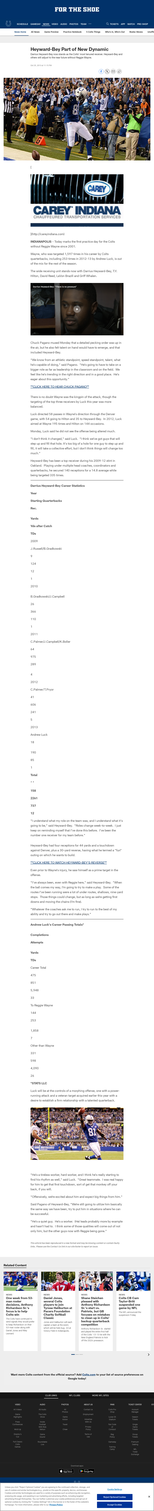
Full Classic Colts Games (17, 1444)
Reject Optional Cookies (114, 1497)
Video (17, 1404)
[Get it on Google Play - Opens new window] (87, 1472)
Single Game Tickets (135, 1426)
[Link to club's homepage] (8, 23)
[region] (77, 1497)
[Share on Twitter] (107, 73)
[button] (77, 309)
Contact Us (88, 1409)
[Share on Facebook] (101, 73)
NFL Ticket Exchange (135, 1451)
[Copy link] (119, 71)
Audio (42, 1404)
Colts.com (88, 1374)
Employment (88, 1414)
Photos (65, 1404)
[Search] (107, 24)
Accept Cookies (114, 1504)
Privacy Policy (56, 1504)
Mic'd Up (17, 1429)
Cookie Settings (114, 1489)
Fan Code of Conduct (112, 1426)
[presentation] (149, 1355)
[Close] (149, 1496)
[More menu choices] (90, 24)
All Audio (42, 1409)
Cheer (65, 1429)
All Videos (18, 1409)
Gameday (112, 1442)
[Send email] (113, 73)
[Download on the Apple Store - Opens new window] (66, 1471)
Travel (65, 1424)
